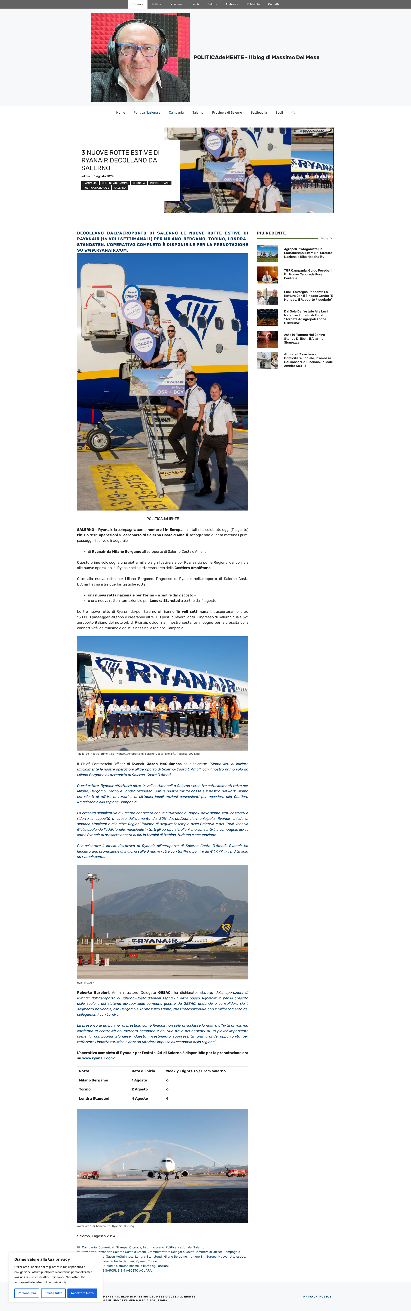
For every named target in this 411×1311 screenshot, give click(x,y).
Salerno (198, 112)
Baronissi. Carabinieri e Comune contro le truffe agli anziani (125, 1266)
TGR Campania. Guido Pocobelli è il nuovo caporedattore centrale (308, 274)
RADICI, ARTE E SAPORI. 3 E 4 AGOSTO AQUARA (117, 1270)
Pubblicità (253, 4)
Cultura (212, 4)
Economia (176, 4)
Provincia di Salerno (227, 112)
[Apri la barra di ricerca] (293, 112)
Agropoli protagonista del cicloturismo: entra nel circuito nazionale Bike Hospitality (308, 253)
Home (120, 112)
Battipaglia (259, 112)
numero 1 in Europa (203, 1256)
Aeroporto (89, 1252)
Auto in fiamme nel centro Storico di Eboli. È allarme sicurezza (304, 338)
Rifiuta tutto (53, 1293)
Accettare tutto (82, 1293)
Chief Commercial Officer (204, 1252)
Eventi (195, 4)
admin (85, 176)
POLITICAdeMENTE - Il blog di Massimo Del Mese (257, 57)
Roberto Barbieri (122, 1261)
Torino (152, 1261)
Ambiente (232, 4)
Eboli (279, 112)
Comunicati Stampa (115, 183)
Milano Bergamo (175, 1256)
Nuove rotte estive (231, 1256)
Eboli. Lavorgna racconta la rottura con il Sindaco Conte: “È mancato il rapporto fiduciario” (308, 296)
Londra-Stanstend (148, 1256)
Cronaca (138, 4)
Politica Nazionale (147, 112)
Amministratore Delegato (165, 1252)
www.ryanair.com (105, 250)
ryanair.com (92, 856)
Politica (156, 4)
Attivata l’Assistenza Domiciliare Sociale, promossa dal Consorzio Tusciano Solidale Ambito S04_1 (308, 360)
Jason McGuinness (119, 1256)
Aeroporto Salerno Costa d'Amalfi (122, 1252)
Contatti (273, 4)
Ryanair (141, 1261)
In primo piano (159, 183)
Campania (176, 112)
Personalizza (27, 1293)
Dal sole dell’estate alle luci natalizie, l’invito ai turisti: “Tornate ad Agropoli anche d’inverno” (306, 317)
